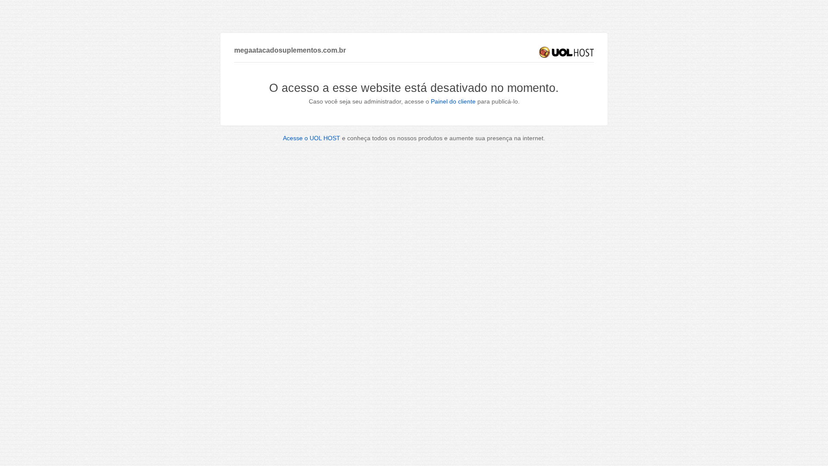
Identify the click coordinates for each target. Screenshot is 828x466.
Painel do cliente (453, 101)
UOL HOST (566, 52)
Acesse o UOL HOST (311, 138)
